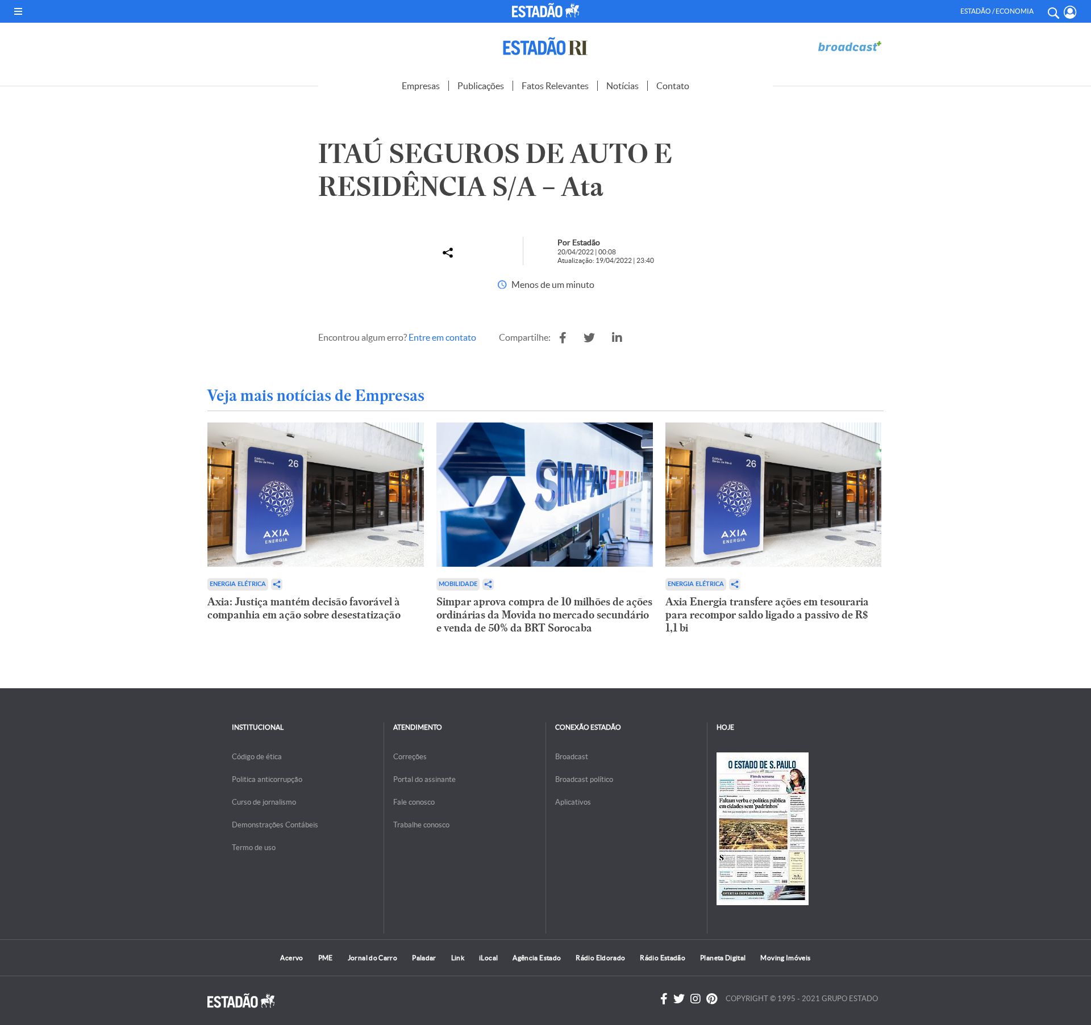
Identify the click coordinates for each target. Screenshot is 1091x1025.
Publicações (480, 86)
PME (325, 957)
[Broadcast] (849, 46)
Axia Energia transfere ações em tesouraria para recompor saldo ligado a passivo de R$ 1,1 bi (767, 614)
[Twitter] (679, 999)
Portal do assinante (424, 779)
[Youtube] (711, 999)
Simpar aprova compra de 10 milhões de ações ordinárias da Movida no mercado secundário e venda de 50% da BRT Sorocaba (544, 614)
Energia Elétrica (238, 584)
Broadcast (571, 756)
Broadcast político (584, 779)
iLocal (488, 957)
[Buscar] (1052, 11)
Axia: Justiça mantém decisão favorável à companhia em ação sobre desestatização (304, 608)
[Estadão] (548, 10)
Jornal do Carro (372, 957)
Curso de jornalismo (264, 802)
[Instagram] (695, 999)
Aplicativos (573, 802)
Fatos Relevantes (555, 86)
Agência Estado (537, 957)
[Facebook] (664, 999)
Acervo (291, 957)
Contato (672, 86)
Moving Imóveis (785, 957)
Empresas (421, 86)
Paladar (424, 957)
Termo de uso (254, 847)
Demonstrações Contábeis (275, 825)
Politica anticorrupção (267, 779)
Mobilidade (458, 584)
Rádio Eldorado (600, 957)
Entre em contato (442, 337)
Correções (410, 756)
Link (457, 957)
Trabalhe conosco (421, 825)
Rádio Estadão (662, 957)
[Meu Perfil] (1070, 12)
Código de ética (257, 756)
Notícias (622, 86)
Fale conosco (414, 802)
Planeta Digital (723, 957)
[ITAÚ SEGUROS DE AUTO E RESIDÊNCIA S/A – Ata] (563, 338)
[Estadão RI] (545, 46)
